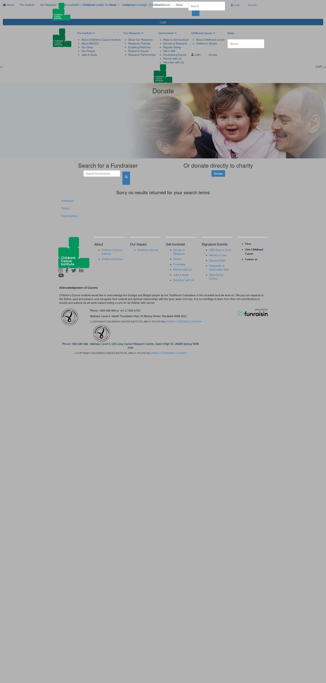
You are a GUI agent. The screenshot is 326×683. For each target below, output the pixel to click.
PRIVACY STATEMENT (178, 321)
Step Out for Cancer (216, 276)
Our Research (108, 5)
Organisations (69, 216)
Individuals (67, 201)
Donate (252, 5)
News (179, 5)
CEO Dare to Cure (220, 250)
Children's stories (148, 250)
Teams (65, 208)
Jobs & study (181, 275)
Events (177, 259)
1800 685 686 (107, 310)
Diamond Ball (217, 260)
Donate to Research (179, 252)
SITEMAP (197, 321)
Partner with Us (182, 269)
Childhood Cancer (159, 5)
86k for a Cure (217, 255)
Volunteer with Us (183, 280)
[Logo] (63, 11)
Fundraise (179, 264)
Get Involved (133, 5)
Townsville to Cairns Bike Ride (219, 267)
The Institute (84, 5)
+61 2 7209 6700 (130, 310)
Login (236, 5)
